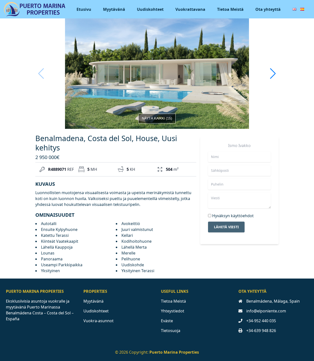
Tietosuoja (170, 330)
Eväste (167, 320)
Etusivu (84, 9)
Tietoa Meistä (230, 9)
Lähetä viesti (226, 227)
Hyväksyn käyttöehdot (233, 215)
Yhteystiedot (172, 311)
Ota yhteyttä (268, 9)
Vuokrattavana (190, 9)
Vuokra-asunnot (98, 320)
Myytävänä (114, 9)
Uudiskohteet (150, 9)
